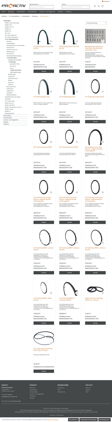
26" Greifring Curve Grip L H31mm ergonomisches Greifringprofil (94, 199)
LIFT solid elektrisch (11, 39)
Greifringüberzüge (15, 72)
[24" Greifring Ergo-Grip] (44, 86)
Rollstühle (7, 21)
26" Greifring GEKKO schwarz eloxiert (95, 249)
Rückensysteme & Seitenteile (15, 45)
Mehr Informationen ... (53, 419)
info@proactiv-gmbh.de (9, 397)
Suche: (64, 4)
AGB (59, 390)
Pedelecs (6, 124)
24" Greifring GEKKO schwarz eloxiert (44, 249)
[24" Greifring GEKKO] (44, 237)
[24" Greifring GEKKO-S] (69, 288)
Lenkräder (9, 93)
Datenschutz (61, 392)
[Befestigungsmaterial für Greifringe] (95, 36)
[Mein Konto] (99, 6)
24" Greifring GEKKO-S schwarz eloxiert (67, 299)
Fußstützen (10, 89)
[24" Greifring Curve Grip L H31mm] (44, 187)
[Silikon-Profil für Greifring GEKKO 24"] (95, 288)
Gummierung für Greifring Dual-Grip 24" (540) (43, 349)
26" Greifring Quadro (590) (68, 147)
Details (44, 71)
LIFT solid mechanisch (11, 37)
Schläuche (11, 76)
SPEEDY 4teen (9, 109)
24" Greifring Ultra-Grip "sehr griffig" (44, 47)
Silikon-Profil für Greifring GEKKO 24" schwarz (94, 299)
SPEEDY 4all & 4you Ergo (12, 23)
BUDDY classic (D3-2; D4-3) (13, 107)
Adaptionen (10, 91)
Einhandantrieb (9, 113)
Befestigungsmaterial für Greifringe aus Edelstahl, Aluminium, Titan (94, 48)
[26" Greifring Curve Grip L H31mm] (95, 187)
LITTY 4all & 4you (10, 101)
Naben (10, 80)
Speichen (11, 82)
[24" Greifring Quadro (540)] (95, 86)
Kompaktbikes (7, 118)
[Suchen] (88, 7)
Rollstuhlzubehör (12, 95)
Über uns (88, 388)
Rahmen (9, 41)
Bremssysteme (11, 86)
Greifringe (12, 62)
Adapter (5, 122)
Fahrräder (32, 396)
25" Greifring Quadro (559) (43, 147)
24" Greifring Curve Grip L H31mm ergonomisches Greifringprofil (42, 199)
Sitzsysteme (10, 47)
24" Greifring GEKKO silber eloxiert (43, 299)
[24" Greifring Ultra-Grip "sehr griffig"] (44, 36)
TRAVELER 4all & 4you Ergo (12, 97)
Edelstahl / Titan (15, 64)
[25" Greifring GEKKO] (69, 237)
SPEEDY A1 (8, 29)
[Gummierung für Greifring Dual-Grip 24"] (44, 338)
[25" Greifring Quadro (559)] (44, 137)
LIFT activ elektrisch (11, 35)
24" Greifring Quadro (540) (94, 97)
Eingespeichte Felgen (14, 60)
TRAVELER (7, 99)
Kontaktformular (16, 401)
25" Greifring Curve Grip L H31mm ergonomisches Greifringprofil (68, 199)
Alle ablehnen (73, 420)
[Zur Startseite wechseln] (14, 6)
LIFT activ (7, 33)
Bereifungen (12, 74)
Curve (11, 68)
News (87, 392)
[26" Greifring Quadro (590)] (69, 137)
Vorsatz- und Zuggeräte (10, 120)
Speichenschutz (13, 78)
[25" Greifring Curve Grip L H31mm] (69, 187)
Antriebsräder (12, 58)
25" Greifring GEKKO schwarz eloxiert (69, 249)
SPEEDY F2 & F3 (9, 27)
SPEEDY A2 (8, 31)
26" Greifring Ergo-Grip (67, 97)
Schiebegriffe (11, 43)
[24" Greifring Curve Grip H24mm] (95, 137)
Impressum (61, 388)
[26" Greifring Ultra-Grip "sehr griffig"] (69, 36)
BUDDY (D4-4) (9, 103)
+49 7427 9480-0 (7, 395)
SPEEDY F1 (7, 111)
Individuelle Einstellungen (89, 420)
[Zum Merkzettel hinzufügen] (51, 41)
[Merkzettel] (95, 6)
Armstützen (10, 54)
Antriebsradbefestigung (14, 56)
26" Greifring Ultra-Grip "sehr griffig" (69, 47)
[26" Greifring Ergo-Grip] (69, 86)
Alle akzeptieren (104, 420)
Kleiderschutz (11, 52)
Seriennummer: (34, 4)
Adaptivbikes (7, 115)
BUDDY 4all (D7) (9, 105)
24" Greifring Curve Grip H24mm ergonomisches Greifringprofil (94, 149)
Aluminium (13, 66)
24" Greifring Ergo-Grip (42, 97)
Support (88, 390)
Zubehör (10, 84)
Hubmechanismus (12, 49)
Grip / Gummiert (15, 70)
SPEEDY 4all (8, 25)
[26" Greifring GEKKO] (95, 237)
